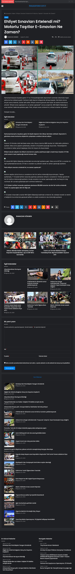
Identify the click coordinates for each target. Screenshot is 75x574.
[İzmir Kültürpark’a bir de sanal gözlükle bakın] (9, 435)
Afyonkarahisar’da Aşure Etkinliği (24, 1)
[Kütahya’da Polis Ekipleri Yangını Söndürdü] (9, 124)
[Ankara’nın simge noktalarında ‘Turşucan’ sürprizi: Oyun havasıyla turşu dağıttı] (60, 274)
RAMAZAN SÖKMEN (13, 37)
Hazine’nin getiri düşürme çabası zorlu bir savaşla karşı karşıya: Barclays (28, 449)
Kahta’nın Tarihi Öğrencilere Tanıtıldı (36, 306)
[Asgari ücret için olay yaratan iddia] (9, 443)
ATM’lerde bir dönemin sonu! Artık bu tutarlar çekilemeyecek (36, 283)
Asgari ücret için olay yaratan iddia (27, 441)
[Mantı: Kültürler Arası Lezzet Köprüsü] (60, 297)
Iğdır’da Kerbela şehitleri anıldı (26, 503)
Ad (5, 349)
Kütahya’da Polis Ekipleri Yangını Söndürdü (30, 384)
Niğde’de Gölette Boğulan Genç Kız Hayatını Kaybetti (22, 392)
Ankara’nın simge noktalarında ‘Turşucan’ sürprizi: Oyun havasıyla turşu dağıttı (60, 284)
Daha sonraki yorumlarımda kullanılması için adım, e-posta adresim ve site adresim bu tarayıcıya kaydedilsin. (38, 363)
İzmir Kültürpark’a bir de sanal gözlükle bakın (31, 433)
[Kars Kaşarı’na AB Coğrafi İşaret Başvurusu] (9, 481)
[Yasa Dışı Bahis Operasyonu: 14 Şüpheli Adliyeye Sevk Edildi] (9, 521)
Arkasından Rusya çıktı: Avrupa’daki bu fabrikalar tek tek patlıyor (26, 407)
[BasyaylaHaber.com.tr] (37, 6)
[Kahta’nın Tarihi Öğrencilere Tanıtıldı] (37, 297)
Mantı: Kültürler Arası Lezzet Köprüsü (59, 306)
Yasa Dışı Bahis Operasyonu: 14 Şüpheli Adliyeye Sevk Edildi (35, 519)
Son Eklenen (37, 377)
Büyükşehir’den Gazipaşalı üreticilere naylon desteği (33, 462)
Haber (13, 13)
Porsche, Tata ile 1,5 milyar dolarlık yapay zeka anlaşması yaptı (25, 428)
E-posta (7, 356)
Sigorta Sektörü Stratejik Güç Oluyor (28, 511)
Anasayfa (8, 13)
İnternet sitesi (43, 356)
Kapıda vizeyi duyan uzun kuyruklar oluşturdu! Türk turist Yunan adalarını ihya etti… (13, 307)
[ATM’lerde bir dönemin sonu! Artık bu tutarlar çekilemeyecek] (37, 274)
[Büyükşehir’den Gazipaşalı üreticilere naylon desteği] (9, 464)
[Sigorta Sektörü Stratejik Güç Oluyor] (9, 513)
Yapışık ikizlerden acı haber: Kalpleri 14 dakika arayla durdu (24, 402)
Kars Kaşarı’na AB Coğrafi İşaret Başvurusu (30, 479)
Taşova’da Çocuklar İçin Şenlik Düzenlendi (30, 495)
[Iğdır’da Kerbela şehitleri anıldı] (9, 505)
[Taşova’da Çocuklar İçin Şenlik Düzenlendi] (9, 497)
